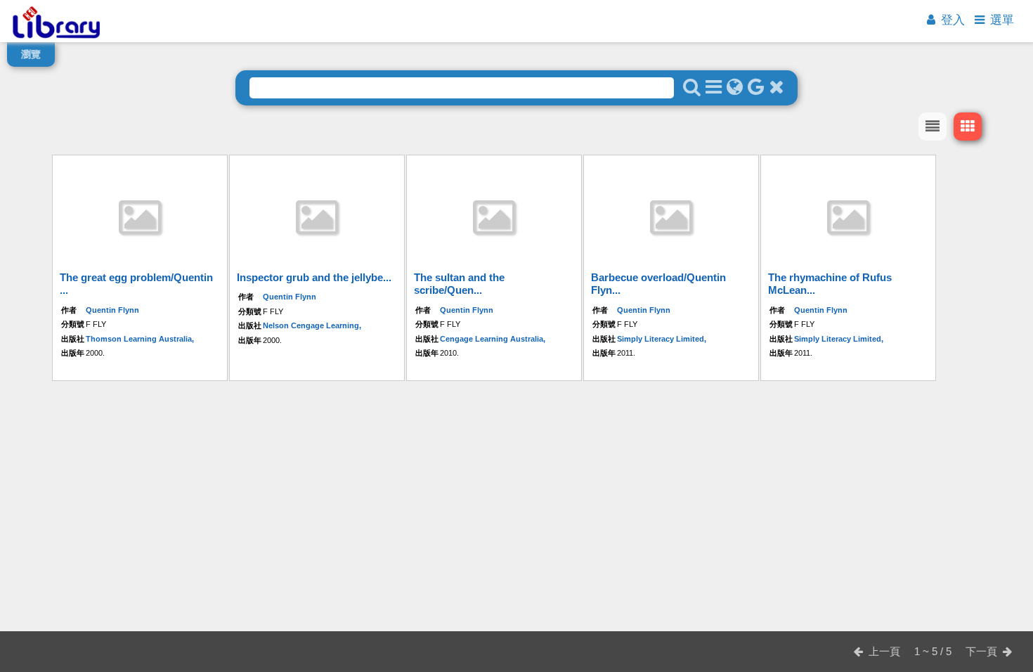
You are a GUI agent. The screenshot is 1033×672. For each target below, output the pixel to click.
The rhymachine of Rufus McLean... (830, 283)
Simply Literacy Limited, (661, 339)
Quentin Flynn (112, 310)
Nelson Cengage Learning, (312, 325)
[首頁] (56, 38)
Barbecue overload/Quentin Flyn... (658, 283)
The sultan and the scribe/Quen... (459, 283)
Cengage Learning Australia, (492, 339)
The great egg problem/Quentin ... (136, 283)
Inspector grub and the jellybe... (314, 277)
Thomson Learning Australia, (140, 339)
